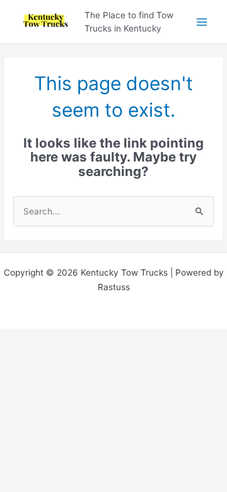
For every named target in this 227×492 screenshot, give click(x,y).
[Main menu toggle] (202, 21)
